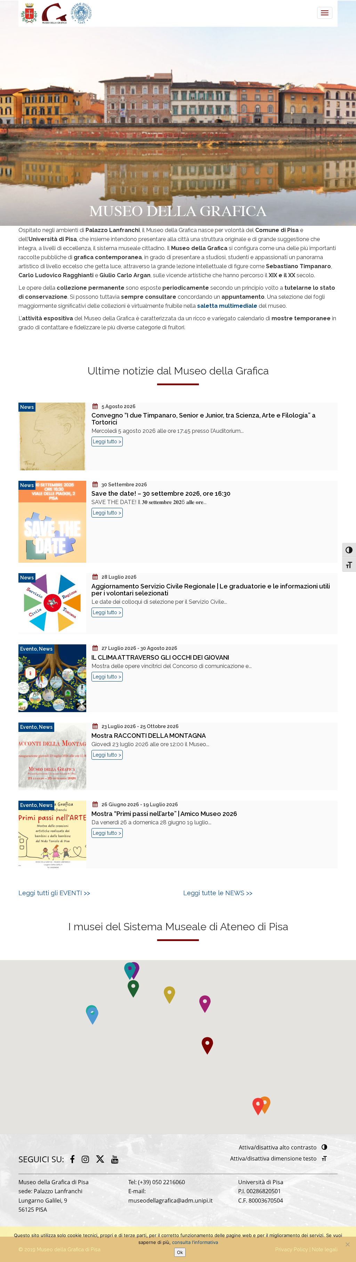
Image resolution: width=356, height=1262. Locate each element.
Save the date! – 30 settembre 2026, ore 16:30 (160, 493)
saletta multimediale (227, 306)
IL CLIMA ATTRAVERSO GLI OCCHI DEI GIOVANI (160, 657)
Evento (28, 649)
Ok (180, 1252)
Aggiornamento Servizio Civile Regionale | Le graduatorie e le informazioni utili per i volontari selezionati (210, 590)
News (27, 407)
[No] (347, 1244)
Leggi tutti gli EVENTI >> (54, 893)
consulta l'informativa (195, 1242)
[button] (258, 1106)
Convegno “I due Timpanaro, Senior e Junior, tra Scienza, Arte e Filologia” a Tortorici (203, 419)
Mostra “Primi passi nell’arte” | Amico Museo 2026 (164, 813)
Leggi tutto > (107, 441)
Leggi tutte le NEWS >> (217, 893)
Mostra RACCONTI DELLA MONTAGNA (148, 735)
